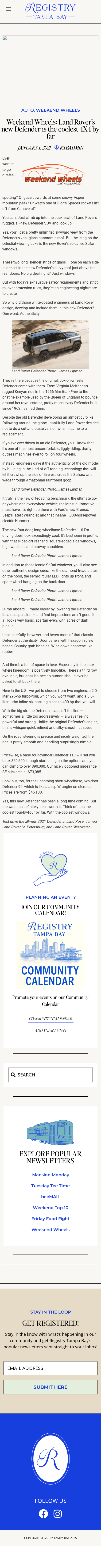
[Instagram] (57, 1514)
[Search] (13, 1075)
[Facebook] (43, 1514)
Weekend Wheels (58, 110)
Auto (27, 110)
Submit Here (50, 1387)
